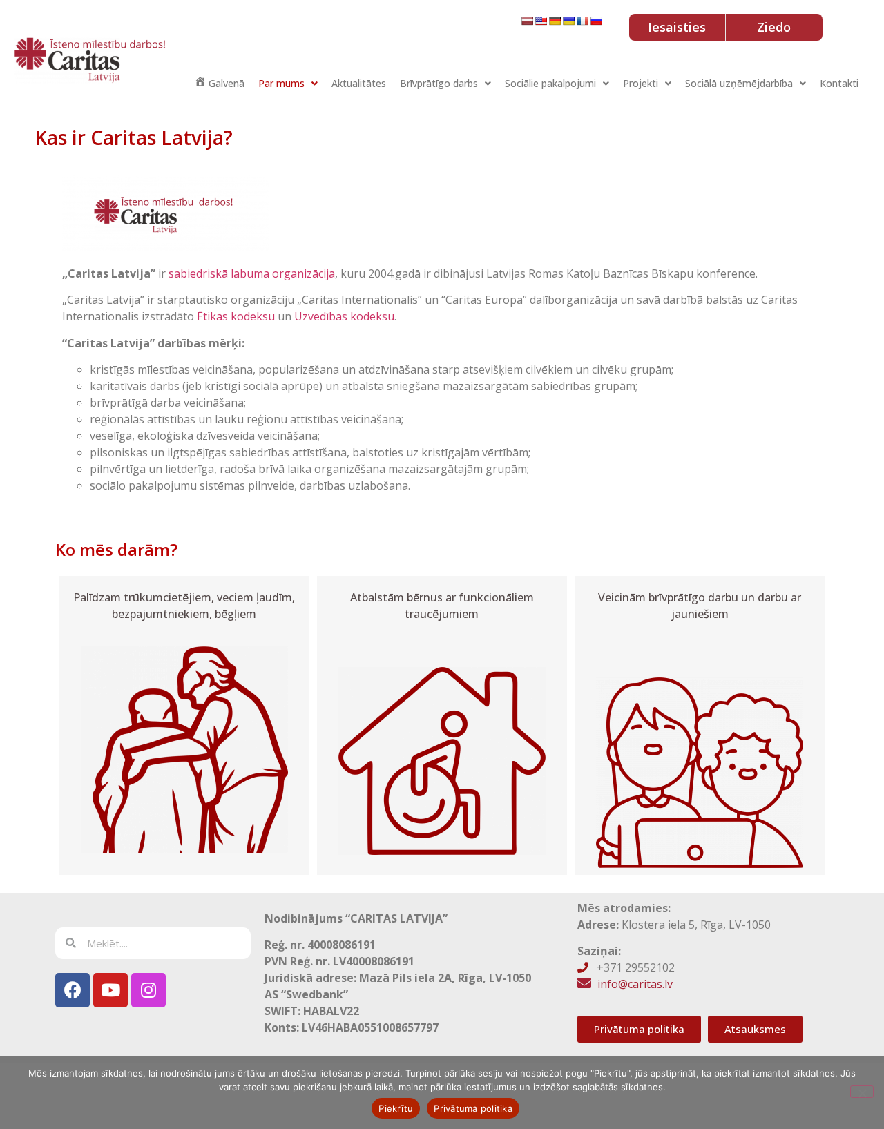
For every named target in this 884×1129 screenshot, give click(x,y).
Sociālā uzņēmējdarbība (739, 83)
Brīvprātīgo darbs (439, 83)
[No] (862, 1091)
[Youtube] (110, 990)
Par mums (281, 83)
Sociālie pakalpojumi (550, 83)
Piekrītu (395, 1108)
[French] (582, 20)
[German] (554, 20)
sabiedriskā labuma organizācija (252, 273)
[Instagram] (148, 990)
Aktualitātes (359, 83)
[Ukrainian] (568, 20)
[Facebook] (72, 990)
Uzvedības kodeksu (344, 316)
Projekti (640, 83)
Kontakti (839, 83)
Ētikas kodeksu (236, 316)
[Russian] (596, 20)
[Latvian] (527, 20)
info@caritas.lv (635, 984)
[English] (541, 20)
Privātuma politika (473, 1108)
